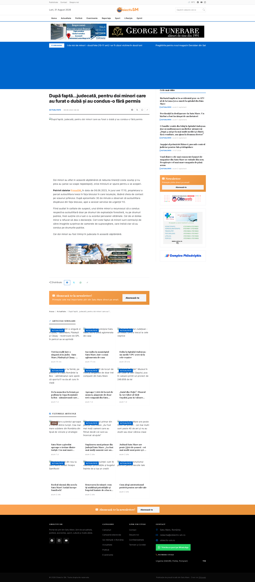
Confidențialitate (136, 540)
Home (54, 18)
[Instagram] (205, 2)
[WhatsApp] (142, 110)
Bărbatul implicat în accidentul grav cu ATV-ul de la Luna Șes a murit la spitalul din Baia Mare (182, 101)
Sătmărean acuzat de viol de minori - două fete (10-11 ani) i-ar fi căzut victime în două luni (92, 45)
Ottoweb (202, 577)
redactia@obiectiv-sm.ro (173, 535)
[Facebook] (198, 2)
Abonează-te (132, 298)
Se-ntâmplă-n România (113, 540)
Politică (78, 18)
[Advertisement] (127, 67)
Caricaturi (106, 530)
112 (204, 561)
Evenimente (92, 18)
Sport (117, 18)
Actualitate (66, 18)
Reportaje (106, 18)
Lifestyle (128, 18)
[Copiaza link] (147, 110)
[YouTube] (201, 2)
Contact (63, 2)
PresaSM (76, 190)
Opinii (139, 18)
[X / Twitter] (137, 110)
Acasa (51, 311)
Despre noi (74, 2)
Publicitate (53, 2)
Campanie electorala (111, 535)
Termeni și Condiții (137, 545)
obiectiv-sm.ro (167, 540)
